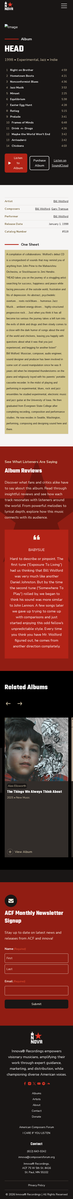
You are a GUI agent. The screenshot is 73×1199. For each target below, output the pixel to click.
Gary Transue (59, 209)
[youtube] (38, 1083)
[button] (64, 6)
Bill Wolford (61, 201)
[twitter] (34, 1083)
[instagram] (29, 1083)
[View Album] (36, 787)
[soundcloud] (48, 1083)
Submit (36, 1004)
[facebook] (24, 1083)
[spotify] (43, 1083)
